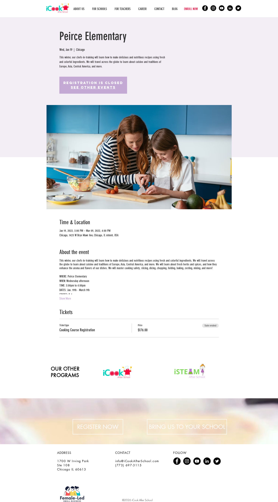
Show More (65, 298)
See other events (93, 87)
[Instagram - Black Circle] (213, 8)
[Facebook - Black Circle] (205, 8)
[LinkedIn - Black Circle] (230, 8)
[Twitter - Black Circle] (238, 8)
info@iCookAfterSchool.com (137, 461)
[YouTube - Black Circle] (221, 8)
